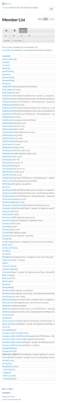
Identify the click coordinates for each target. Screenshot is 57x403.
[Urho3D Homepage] (6, 3)
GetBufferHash (9, 86)
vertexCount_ (8, 360)
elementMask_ (8, 80)
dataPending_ (8, 71)
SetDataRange (8, 299)
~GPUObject (8, 369)
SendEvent (7, 290)
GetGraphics (8, 144)
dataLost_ (6, 68)
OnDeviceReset (9, 269)
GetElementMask (10, 104)
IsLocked (6, 226)
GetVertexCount (9, 171)
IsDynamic (7, 214)
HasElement (7, 190)
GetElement (7, 95)
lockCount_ (7, 244)
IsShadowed (7, 229)
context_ (6, 62)
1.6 (51, 19)
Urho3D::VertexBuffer (12, 50)
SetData (6, 296)
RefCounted (7, 275)
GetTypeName (8, 168)
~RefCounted (8, 375)
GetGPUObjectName (11, 141)
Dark (40, 19)
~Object (6, 372)
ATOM (6, 389)
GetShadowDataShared (12, 150)
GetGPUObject (9, 138)
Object (5, 260)
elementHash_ (8, 77)
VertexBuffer (17, 41)
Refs (4, 281)
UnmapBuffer (8, 330)
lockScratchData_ (10, 247)
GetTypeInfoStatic (10, 165)
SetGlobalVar (8, 302)
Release (5, 284)
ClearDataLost (8, 59)
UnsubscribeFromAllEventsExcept (17, 336)
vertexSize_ (7, 363)
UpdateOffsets (8, 348)
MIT (19, 399)
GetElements (8, 117)
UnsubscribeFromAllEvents (14, 333)
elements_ (6, 83)
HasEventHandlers (10, 199)
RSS (12, 389)
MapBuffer (7, 257)
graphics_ (6, 187)
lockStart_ (6, 251)
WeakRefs (6, 366)
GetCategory (8, 89)
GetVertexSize (8, 174)
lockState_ (7, 254)
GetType (6, 159)
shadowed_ (7, 317)
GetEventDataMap (10, 123)
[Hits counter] (6, 392)
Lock (4, 241)
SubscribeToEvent (10, 321)
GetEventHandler (10, 126)
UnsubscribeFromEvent (13, 339)
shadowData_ (8, 314)
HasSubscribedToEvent (12, 205)
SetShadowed (8, 305)
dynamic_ (6, 74)
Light (46, 19)
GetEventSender (9, 129)
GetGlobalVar (8, 132)
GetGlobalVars (9, 135)
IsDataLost (7, 211)
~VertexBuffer (8, 378)
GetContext (7, 92)
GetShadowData (9, 147)
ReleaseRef (7, 287)
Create (5, 65)
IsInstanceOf (8, 217)
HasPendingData (10, 202)
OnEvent (6, 272)
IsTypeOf (6, 232)
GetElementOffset (10, 108)
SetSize (5, 308)
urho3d (12, 396)
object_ (5, 263)
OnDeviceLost (8, 266)
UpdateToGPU (8, 351)
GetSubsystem (8, 153)
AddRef (5, 56)
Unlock (5, 327)
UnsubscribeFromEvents (13, 345)
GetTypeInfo (7, 162)
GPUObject (7, 184)
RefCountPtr (8, 278)
